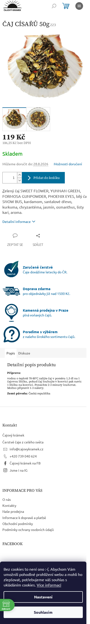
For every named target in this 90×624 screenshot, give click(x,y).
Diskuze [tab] (24, 353)
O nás (6, 499)
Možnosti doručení (68, 164)
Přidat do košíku (46, 177)
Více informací (49, 584)
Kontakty (9, 505)
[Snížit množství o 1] (19, 180)
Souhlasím (43, 612)
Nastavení (43, 596)
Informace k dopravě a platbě (24, 517)
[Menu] (79, 6)
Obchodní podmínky (17, 523)
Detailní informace (16, 221)
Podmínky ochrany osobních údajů (28, 529)
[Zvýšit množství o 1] (19, 175)
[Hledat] (54, 6)
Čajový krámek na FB (25, 463)
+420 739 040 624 (23, 456)
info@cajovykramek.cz (26, 449)
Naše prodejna (13, 511)
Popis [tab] (10, 353)
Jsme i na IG (18, 470)
